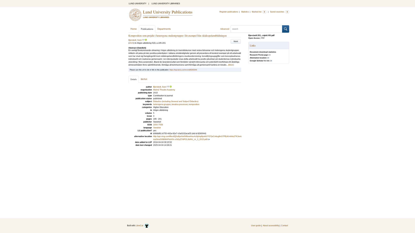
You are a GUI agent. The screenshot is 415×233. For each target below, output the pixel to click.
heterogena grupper (162, 104)
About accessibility (271, 225)
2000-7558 (158, 125)
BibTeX (144, 79)
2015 (131, 43)
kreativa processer (180, 104)
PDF (263, 38)
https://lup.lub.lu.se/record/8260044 (183, 70)
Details (133, 79)
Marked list (258, 12)
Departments (164, 29)
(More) (231, 65)
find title (259, 61)
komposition (194, 104)
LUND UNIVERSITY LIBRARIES (166, 3)
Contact (284, 225)
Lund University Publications (167, 12)
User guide (256, 225)
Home (133, 29)
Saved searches (279, 12)
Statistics (245, 12)
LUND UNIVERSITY (137, 3)
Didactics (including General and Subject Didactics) (175, 101)
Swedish (157, 128)
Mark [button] (236, 41)
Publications (147, 29)
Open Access (254, 38)
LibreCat (140, 225)
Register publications (228, 12)
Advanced (224, 29)
